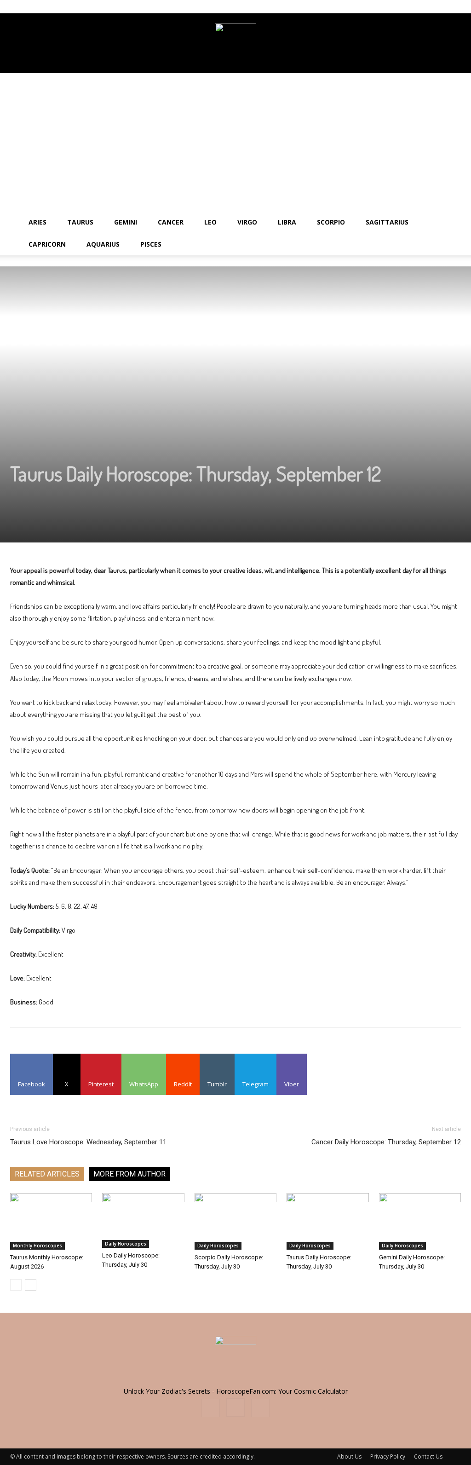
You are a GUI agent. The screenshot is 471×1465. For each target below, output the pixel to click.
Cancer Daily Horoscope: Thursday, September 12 (386, 1142)
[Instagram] (439, 6)
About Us (349, 1456)
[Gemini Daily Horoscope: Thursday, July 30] (420, 1221)
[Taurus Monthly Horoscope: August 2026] (51, 1221)
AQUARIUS (103, 244)
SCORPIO (331, 222)
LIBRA (287, 222)
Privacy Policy (387, 1456)
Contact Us (428, 1456)
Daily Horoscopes (125, 1243)
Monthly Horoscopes (37, 1245)
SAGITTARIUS (387, 222)
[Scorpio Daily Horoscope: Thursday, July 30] (235, 1221)
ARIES (37, 222)
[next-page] (30, 1285)
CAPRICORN (47, 244)
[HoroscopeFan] (235, 43)
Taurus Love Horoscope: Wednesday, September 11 (88, 1142)
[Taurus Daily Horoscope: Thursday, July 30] (327, 1221)
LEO (210, 222)
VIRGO (247, 222)
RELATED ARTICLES (47, 1174)
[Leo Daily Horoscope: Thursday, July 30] (143, 1220)
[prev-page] (16, 1285)
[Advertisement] (235, 142)
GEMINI (125, 222)
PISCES (150, 244)
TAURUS (80, 222)
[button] (460, 223)
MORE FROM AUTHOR (129, 1174)
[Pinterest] (454, 6)
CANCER (171, 222)
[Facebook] (424, 6)
